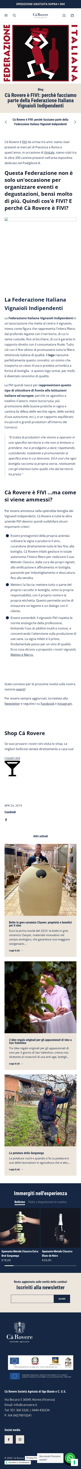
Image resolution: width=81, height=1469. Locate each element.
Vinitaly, (49, 152)
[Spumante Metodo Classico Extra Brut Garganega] (20, 1228)
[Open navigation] (9, 15)
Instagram (64, 704)
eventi (20, 689)
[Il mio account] (64, 15)
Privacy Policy (33, 1458)
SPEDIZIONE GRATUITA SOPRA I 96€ (40, 4)
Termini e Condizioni (18, 1462)
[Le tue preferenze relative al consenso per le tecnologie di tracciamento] (74, 1462)
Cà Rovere (18, 1458)
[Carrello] (72, 15)
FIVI (24, 142)
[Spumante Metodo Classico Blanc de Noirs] (60, 1228)
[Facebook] (9, 1439)
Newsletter (12, 704)
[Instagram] (20, 1439)
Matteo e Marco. (22, 655)
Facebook (47, 704)
